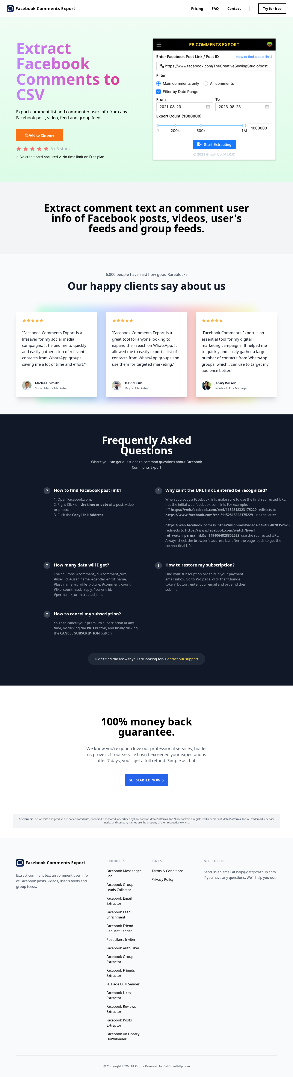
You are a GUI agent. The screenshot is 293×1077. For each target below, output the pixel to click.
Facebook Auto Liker (122, 948)
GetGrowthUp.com (176, 1066)
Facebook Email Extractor (119, 901)
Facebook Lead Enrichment (118, 915)
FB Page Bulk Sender (123, 984)
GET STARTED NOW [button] (144, 780)
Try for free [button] (272, 8)
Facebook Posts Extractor (119, 1023)
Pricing (197, 8)
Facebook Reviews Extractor (121, 1009)
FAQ (215, 8)
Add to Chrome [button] (41, 135)
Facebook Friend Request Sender (119, 928)
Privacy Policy (163, 879)
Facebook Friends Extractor (120, 973)
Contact (234, 8)
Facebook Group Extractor (119, 959)
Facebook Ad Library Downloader (122, 1036)
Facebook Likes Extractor (118, 995)
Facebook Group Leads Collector (119, 887)
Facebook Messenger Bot (123, 873)
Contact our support (181, 659)
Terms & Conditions (168, 871)
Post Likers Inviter (121, 939)
